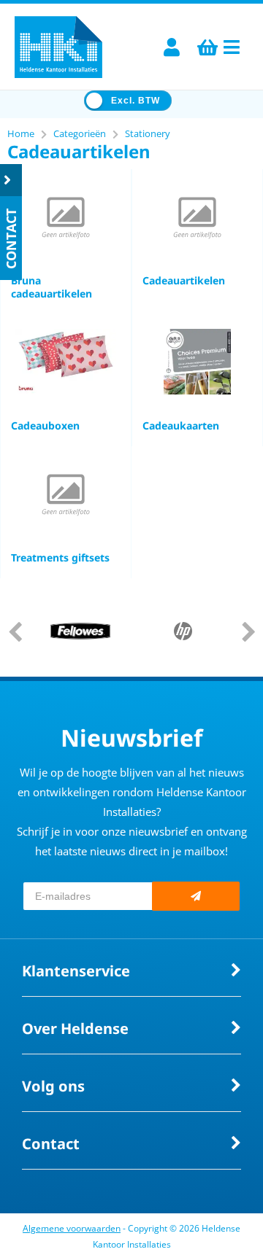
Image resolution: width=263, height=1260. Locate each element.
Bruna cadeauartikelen (51, 286)
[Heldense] (58, 46)
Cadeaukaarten (180, 425)
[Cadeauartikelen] (197, 216)
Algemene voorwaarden (72, 1228)
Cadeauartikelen (183, 280)
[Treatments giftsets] (66, 493)
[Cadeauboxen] (66, 361)
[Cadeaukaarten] (197, 361)
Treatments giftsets (60, 557)
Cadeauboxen (45, 425)
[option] (80, 631)
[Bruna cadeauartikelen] (66, 216)
